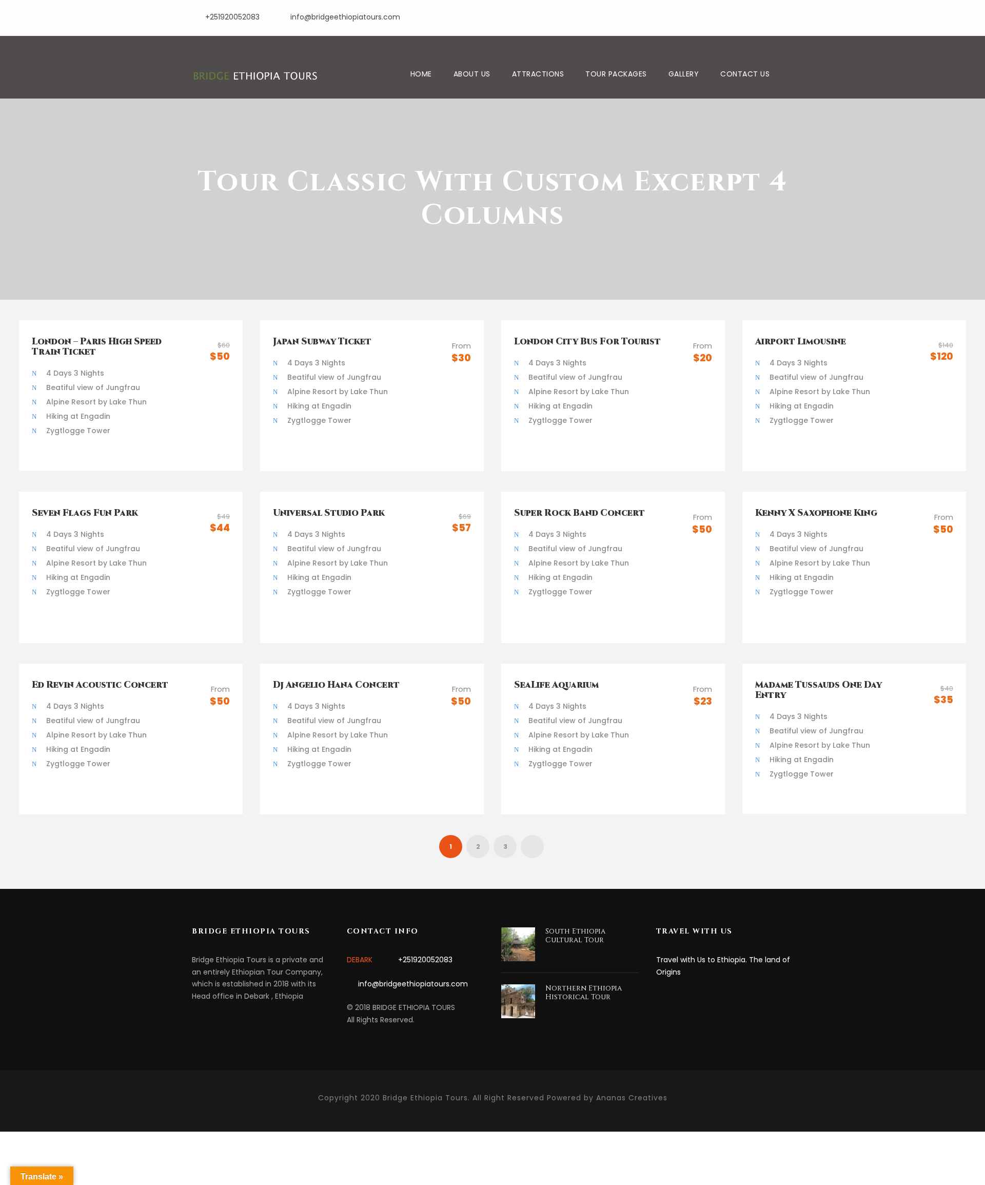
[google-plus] (772, 16)
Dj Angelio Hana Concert (336, 685)
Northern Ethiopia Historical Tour (583, 992)
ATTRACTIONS (538, 74)
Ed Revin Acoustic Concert (100, 685)
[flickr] (753, 16)
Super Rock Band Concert (579, 513)
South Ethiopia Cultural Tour (575, 935)
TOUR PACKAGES (616, 74)
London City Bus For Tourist (587, 341)
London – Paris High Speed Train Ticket (97, 347)
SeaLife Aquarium (556, 685)
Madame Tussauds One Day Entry (818, 690)
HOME (421, 74)
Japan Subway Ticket (322, 341)
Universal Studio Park (329, 513)
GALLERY (683, 74)
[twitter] (790, 16)
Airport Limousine (800, 341)
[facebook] (735, 16)
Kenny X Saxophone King (816, 513)
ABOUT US (472, 74)
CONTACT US (745, 74)
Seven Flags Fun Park (85, 513)
